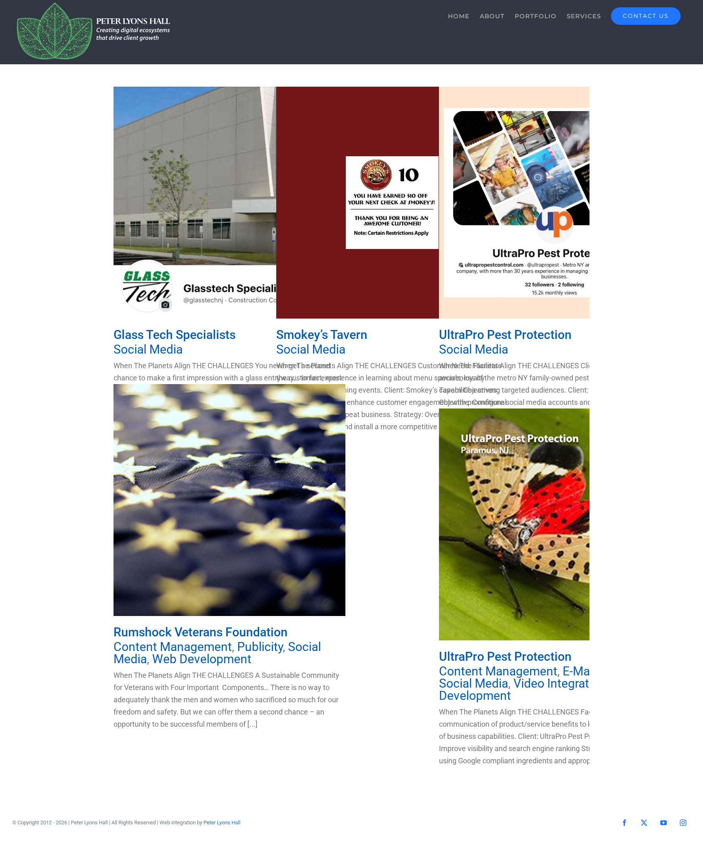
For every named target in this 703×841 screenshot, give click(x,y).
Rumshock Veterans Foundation (229, 500)
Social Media (148, 349)
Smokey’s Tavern (392, 202)
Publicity (260, 647)
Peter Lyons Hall (221, 822)
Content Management (173, 647)
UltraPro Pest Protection (555, 202)
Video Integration (559, 683)
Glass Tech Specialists (229, 202)
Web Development (201, 659)
